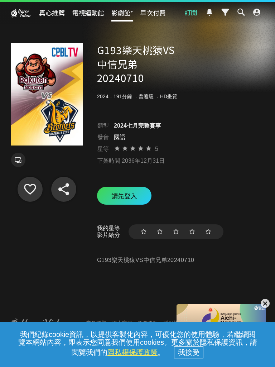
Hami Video (20, 13)
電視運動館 (88, 12)
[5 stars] (208, 231)
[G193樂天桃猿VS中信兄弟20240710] (30, 189)
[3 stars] (176, 231)
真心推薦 (52, 12)
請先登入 (124, 195)
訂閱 (190, 12)
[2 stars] (160, 231)
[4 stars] (192, 231)
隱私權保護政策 (132, 352)
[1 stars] (144, 231)
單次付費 (153, 12)
